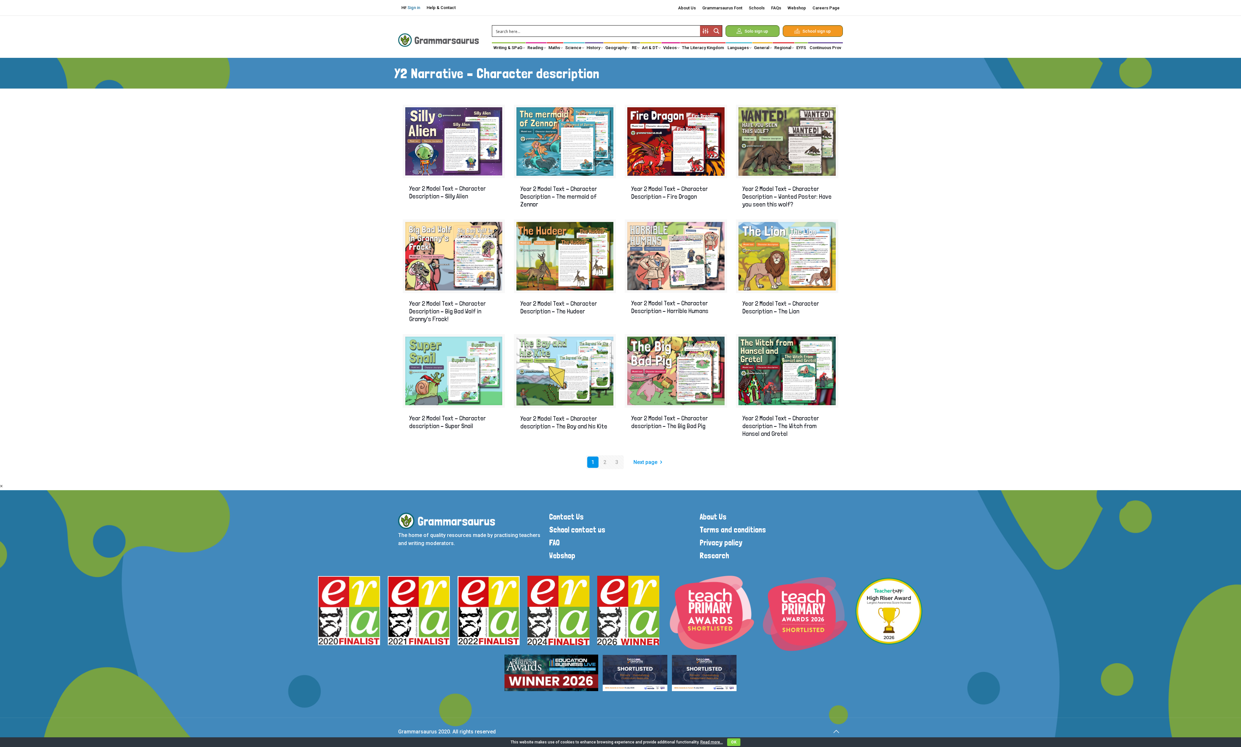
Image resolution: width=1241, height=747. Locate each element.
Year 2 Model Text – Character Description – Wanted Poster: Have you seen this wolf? (787, 196)
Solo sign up (756, 31)
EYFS (801, 47)
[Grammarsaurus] (438, 39)
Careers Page (826, 7)
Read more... (711, 742)
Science (573, 47)
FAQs (776, 7)
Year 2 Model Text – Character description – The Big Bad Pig (669, 422)
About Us (687, 7)
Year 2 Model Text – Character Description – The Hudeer (558, 307)
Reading (535, 47)
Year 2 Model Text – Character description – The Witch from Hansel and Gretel (780, 425)
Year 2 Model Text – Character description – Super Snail (447, 422)
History (593, 47)
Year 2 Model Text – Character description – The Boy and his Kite (563, 422)
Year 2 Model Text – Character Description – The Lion (780, 307)
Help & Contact (441, 7)
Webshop (797, 7)
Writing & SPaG (507, 47)
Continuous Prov (825, 47)
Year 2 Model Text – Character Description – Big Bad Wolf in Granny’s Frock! (447, 311)
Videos (670, 47)
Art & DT (650, 47)
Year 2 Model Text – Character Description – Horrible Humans (669, 307)
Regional (782, 47)
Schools (757, 7)
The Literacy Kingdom (703, 47)
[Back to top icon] (836, 731)
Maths (554, 47)
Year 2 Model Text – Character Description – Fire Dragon (669, 192)
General (761, 47)
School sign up (816, 31)
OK (734, 742)
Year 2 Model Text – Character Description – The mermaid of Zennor (558, 196)
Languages (738, 47)
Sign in (414, 7)
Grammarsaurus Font (722, 7)
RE (634, 47)
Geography (616, 47)
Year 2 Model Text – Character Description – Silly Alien (447, 192)
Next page (645, 462)
